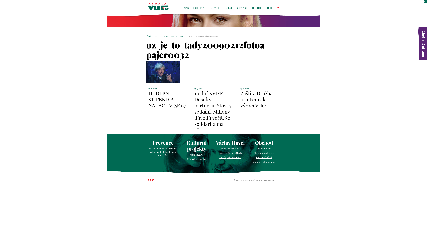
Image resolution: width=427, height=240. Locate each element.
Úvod (149, 36)
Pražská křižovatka (196, 159)
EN (278, 7)
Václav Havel (230, 143)
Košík (269, 8)
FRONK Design (270, 180)
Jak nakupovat (264, 148)
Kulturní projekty (197, 146)
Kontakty (242, 8)
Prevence (163, 143)
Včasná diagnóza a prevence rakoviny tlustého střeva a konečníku (163, 152)
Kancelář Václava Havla (230, 153)
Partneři (214, 8)
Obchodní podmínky (264, 153)
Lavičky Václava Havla (230, 157)
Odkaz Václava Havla (230, 148)
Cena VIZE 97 (196, 154)
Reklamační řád (264, 157)
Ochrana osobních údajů (264, 162)
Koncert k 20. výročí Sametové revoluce (169, 36)
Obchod (257, 8)
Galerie (228, 8)
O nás (185, 8)
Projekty (198, 8)
